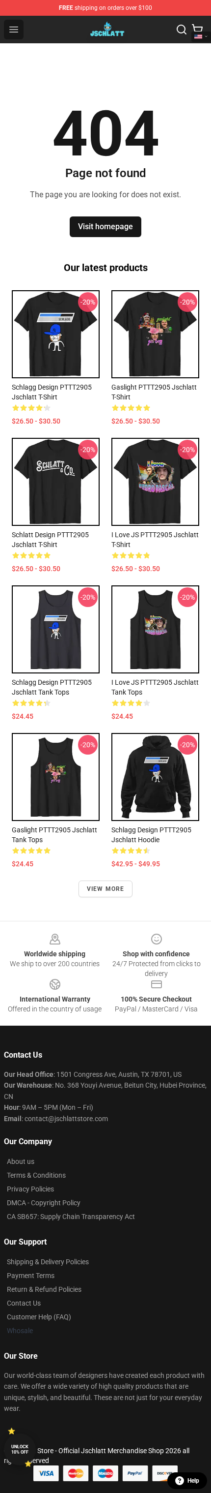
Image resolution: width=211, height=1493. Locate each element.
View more (106, 888)
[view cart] (197, 29)
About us (20, 1161)
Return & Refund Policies (44, 1289)
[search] (181, 29)
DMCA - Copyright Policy (43, 1203)
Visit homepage (105, 226)
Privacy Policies (30, 1189)
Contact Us (24, 1303)
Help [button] (193, 1480)
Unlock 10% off (19, 1449)
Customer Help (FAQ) (39, 1317)
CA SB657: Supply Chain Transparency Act (71, 1216)
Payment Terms (30, 1276)
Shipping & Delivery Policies (48, 1262)
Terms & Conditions (36, 1175)
